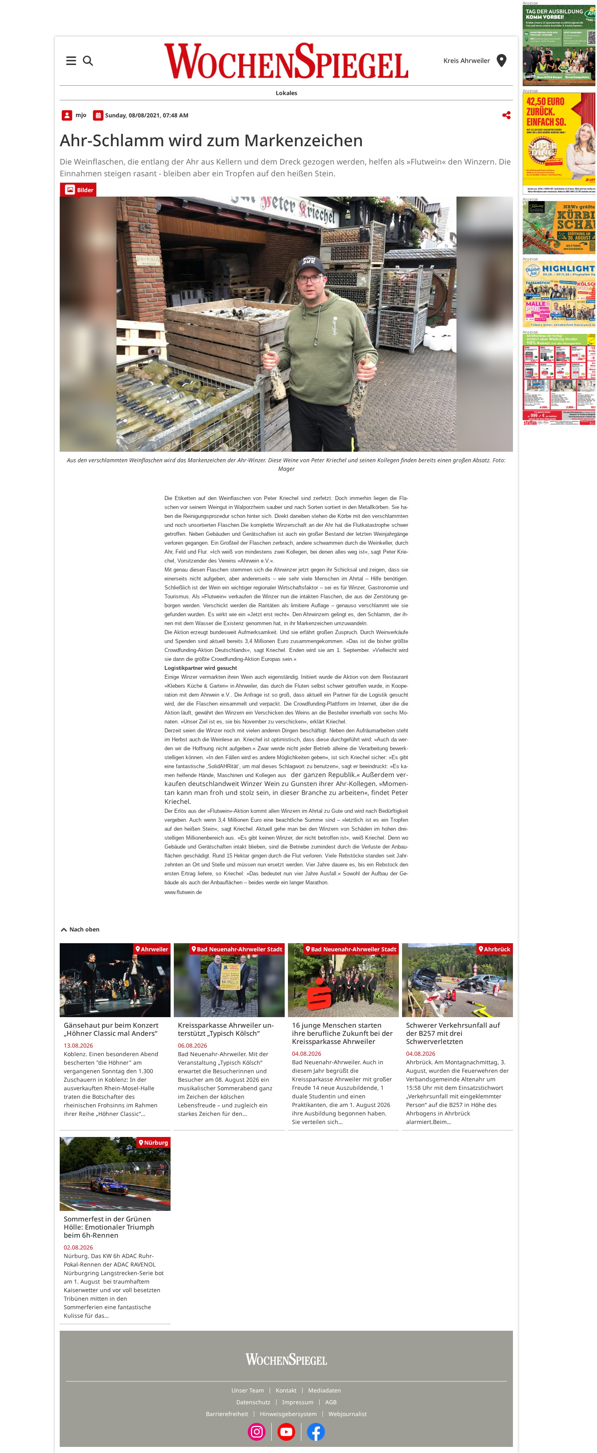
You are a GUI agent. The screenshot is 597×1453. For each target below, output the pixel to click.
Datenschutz (253, 1402)
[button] (71, 61)
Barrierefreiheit (227, 1414)
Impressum (298, 1402)
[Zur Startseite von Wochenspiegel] (286, 60)
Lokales (286, 93)
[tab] (78, 189)
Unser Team (247, 1390)
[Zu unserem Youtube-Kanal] (286, 1431)
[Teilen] (506, 115)
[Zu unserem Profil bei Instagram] (257, 1431)
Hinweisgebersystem (288, 1414)
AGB (331, 1402)
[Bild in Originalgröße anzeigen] (286, 324)
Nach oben (84, 929)
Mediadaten (324, 1390)
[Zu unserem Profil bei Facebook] (316, 1431)
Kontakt (286, 1390)
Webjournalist (348, 1414)
